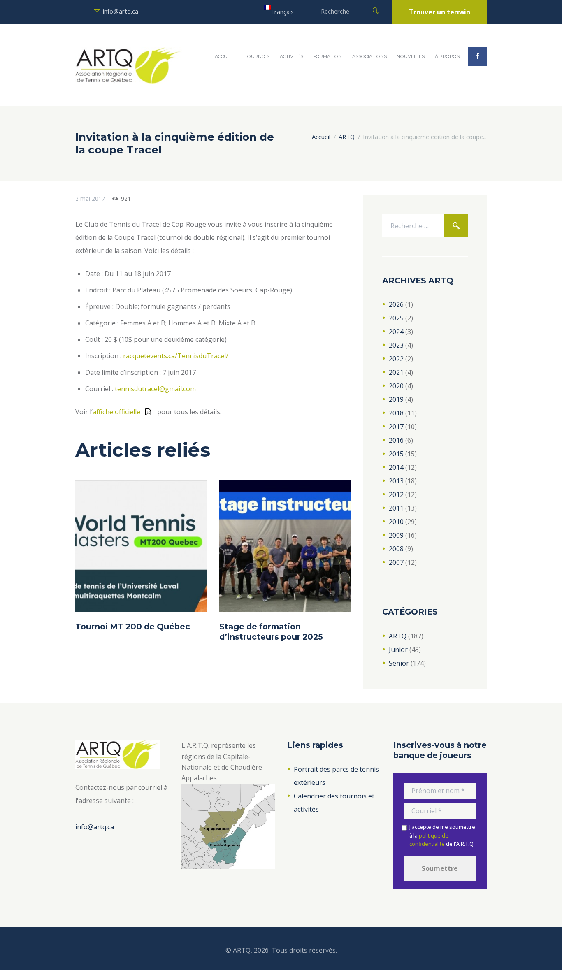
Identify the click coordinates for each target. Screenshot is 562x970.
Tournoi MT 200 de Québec (132, 626)
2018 (396, 413)
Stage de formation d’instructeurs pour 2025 (271, 631)
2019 (396, 399)
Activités (291, 56)
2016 (396, 440)
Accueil (224, 56)
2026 (396, 304)
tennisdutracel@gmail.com (155, 388)
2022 (396, 358)
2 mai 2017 (90, 198)
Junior (398, 649)
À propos (447, 56)
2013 (396, 480)
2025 (396, 318)
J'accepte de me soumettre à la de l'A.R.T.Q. (442, 835)
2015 (396, 453)
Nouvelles (411, 56)
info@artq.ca (120, 11)
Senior (399, 663)
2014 (396, 467)
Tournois (256, 56)
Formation (327, 56)
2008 (396, 548)
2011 (396, 508)
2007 (396, 562)
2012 (396, 494)
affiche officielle (116, 411)
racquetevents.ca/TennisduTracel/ (175, 355)
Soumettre (440, 868)
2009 (396, 535)
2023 (396, 345)
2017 (396, 426)
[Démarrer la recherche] (376, 10)
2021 (396, 372)
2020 (396, 385)
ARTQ (347, 136)
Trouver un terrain (439, 11)
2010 (396, 521)
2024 (396, 331)
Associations (369, 56)
